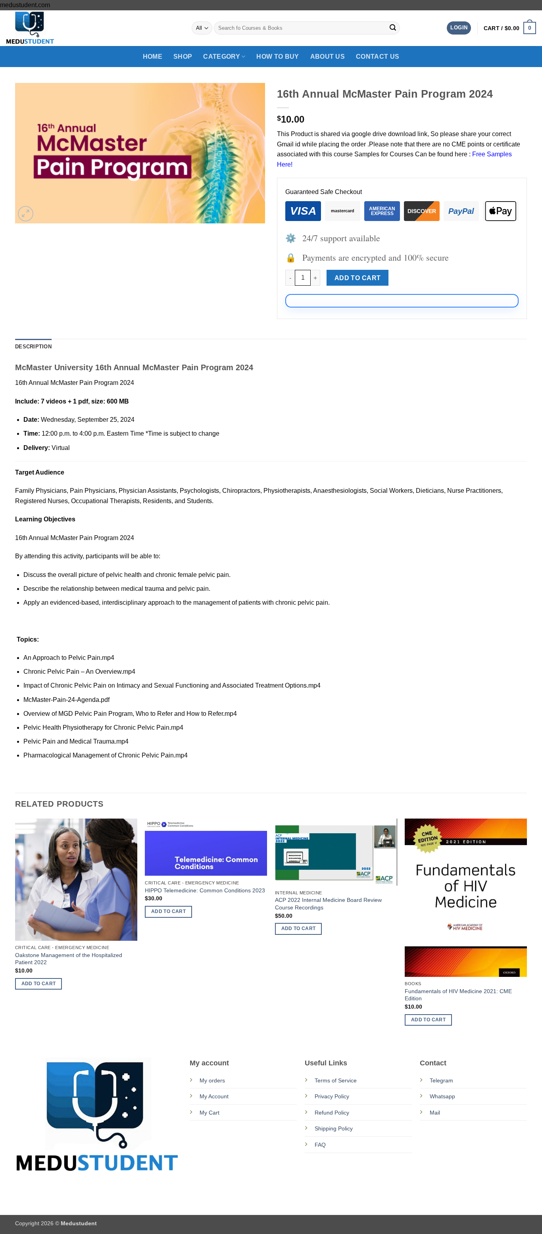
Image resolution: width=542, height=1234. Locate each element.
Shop (182, 56)
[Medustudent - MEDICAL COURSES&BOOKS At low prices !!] (45, 28)
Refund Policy (332, 1112)
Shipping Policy (334, 1128)
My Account (214, 1096)
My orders (212, 1080)
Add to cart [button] (38, 983)
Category (221, 56)
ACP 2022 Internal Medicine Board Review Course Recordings (328, 904)
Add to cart (357, 278)
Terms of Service (336, 1080)
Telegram (441, 1080)
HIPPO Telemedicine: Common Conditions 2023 (205, 890)
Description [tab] (33, 347)
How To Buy (277, 56)
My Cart (209, 1112)
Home (152, 56)
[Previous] (15, 929)
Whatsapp (442, 1096)
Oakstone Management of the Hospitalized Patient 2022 (68, 959)
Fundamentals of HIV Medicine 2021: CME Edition (458, 995)
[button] (459, 28)
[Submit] (393, 28)
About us (327, 56)
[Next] (526, 929)
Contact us (377, 56)
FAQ (320, 1145)
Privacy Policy (332, 1096)
